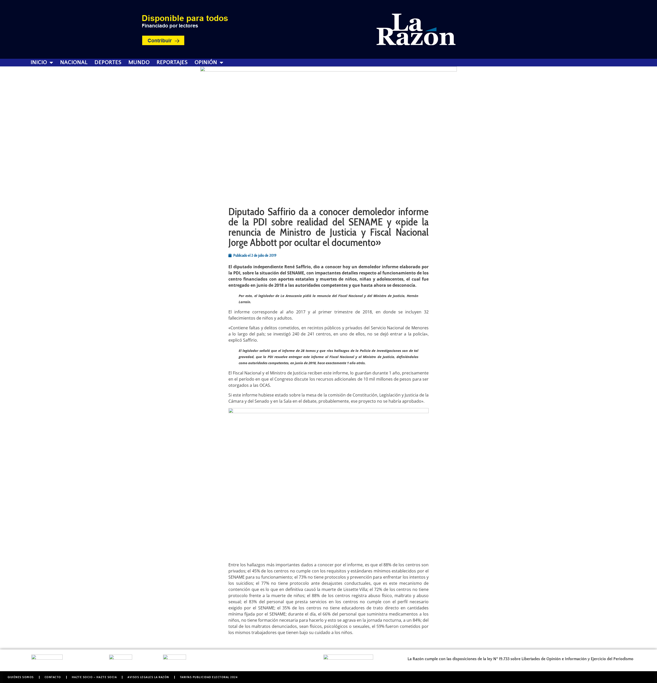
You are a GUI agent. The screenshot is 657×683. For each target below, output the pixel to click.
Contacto (53, 677)
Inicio (39, 62)
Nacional (74, 62)
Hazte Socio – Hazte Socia (94, 677)
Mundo (139, 62)
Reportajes (172, 62)
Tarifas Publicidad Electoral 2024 (209, 677)
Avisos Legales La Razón (148, 677)
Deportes (107, 62)
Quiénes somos (21, 677)
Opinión (206, 62)
